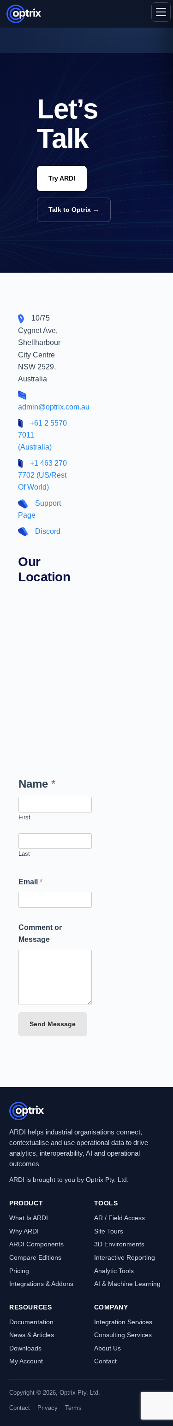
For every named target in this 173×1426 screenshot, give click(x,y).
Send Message (53, 1024)
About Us (107, 1348)
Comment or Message (40, 933)
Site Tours (108, 1231)
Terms (73, 1407)
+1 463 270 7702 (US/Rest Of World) (42, 475)
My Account (26, 1361)
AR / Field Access (119, 1217)
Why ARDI (24, 1231)
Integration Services (123, 1322)
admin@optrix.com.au (53, 407)
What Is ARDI (28, 1217)
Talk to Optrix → (73, 209)
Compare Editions (35, 1257)
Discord (47, 531)
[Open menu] (161, 12)
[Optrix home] (23, 14)
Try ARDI (61, 178)
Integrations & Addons (41, 1283)
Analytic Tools (114, 1270)
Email (30, 882)
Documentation (31, 1322)
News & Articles (31, 1334)
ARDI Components (36, 1244)
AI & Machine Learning (127, 1283)
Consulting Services (123, 1334)
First (24, 817)
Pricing (19, 1270)
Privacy (47, 1407)
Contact (105, 1361)
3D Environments (119, 1244)
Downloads (25, 1348)
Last (24, 853)
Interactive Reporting (124, 1257)
